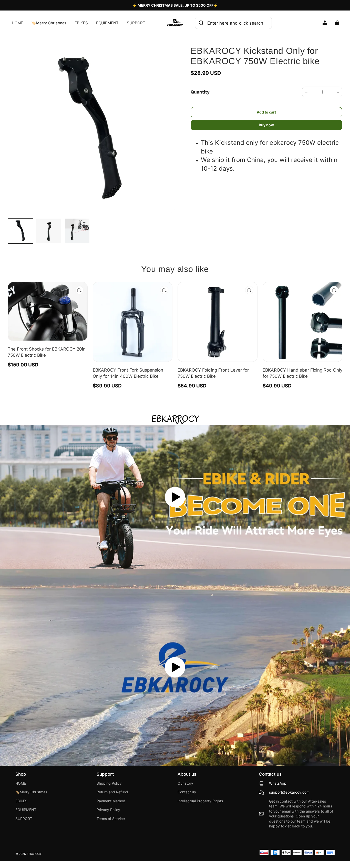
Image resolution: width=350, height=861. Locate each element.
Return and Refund (112, 792)
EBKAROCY (34, 854)
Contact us (187, 792)
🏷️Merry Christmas (48, 22)
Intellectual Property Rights (200, 801)
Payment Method (111, 801)
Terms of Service (111, 819)
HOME (17, 22)
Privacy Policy (108, 810)
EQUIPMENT (107, 22)
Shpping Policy (109, 783)
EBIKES (81, 22)
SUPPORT (136, 22)
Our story (185, 783)
